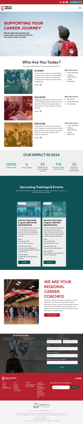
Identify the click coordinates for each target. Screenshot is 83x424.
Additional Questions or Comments (56, 359)
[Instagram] (60, 2)
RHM (58, 421)
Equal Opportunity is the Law (41, 418)
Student (16, 384)
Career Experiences (30, 384)
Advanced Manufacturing (41, 387)
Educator (16, 386)
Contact (5, 386)
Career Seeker (17, 390)
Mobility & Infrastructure (41, 392)
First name (50, 338)
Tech (38, 397)
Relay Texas (55, 415)
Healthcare (40, 389)
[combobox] (62, 355)
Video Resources (7, 388)
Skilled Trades (41, 395)
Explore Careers (29, 386)
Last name (65, 338)
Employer (16, 388)
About (4, 384)
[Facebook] (63, 2)
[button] (52, 315)
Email (48, 345)
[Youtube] (66, 2)
